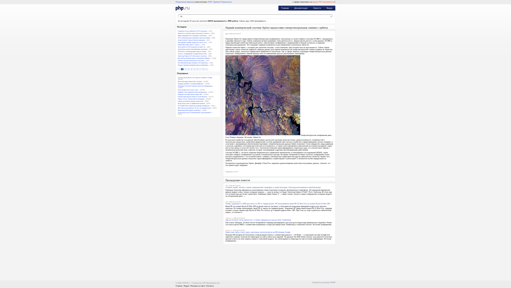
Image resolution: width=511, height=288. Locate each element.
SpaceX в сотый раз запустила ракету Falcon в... (194, 33)
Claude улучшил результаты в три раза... (191, 60)
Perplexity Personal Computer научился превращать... (196, 86)
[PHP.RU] (183, 8)
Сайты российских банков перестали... (191, 101)
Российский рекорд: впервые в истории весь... (193, 63)
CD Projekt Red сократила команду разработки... (194, 106)
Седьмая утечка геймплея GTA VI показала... (193, 31)
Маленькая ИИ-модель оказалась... (190, 110)
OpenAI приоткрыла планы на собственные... (193, 96)
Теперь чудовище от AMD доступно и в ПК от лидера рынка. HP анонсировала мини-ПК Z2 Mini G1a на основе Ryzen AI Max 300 (277, 204)
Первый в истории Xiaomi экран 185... (190, 94)
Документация (301, 8)
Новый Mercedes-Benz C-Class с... (189, 44)
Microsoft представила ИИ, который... (190, 81)
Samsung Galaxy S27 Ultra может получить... (193, 56)
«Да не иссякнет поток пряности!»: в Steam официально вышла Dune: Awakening (258, 220)
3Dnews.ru (228, 218)
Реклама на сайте (197, 286)
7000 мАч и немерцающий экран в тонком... (192, 51)
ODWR (332, 282)
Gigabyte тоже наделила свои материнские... (193, 92)
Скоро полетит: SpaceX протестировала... (192, 40)
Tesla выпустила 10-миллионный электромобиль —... (196, 112)
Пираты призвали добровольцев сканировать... (194, 65)
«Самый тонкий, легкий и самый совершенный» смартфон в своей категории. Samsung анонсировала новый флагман (273, 187)
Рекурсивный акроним (184, 2)
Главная (285, 8)
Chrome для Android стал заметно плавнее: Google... (195, 77)
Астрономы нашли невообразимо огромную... (193, 49)
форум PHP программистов (323, 2)
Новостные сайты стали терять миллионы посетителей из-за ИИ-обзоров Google (257, 232)
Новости (317, 8)
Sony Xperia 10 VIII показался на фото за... (192, 47)
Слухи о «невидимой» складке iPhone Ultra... (193, 54)
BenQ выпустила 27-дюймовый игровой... (192, 103)
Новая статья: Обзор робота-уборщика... (191, 99)
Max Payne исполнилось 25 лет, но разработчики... (195, 108)
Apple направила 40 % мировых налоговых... (193, 35)
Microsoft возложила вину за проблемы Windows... (195, 58)
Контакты (210, 286)
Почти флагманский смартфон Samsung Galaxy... (194, 38)
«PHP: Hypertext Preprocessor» (219, 2)
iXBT (236, 172)
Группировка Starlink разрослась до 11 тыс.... (193, 42)
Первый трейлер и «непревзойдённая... (191, 84)
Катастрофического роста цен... (188, 90)
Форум (329, 8)
